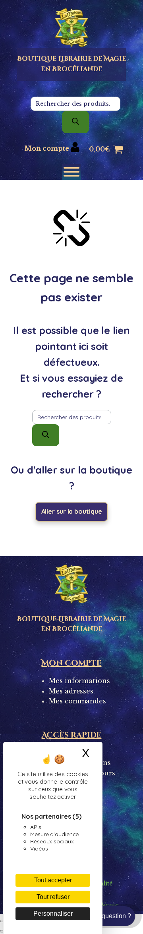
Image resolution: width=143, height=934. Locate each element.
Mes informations (79, 681)
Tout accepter (53, 880)
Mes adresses (71, 691)
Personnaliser (53, 913)
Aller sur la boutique (71, 511)
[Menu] (71, 172)
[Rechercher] (75, 122)
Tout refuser (53, 896)
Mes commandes (77, 701)
